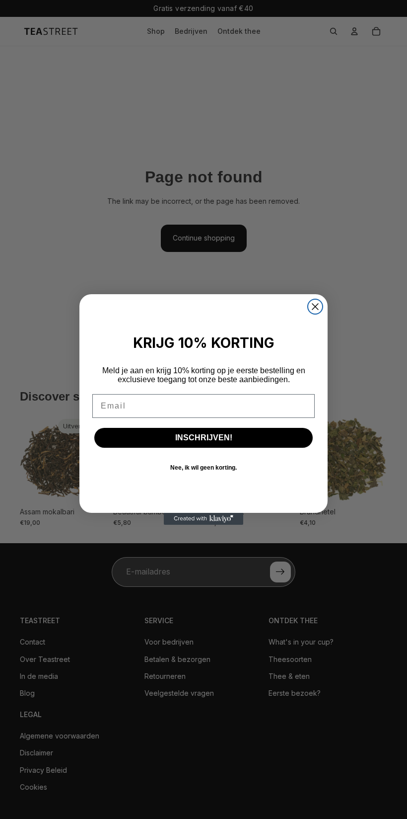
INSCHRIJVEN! (203, 437)
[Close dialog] (315, 306)
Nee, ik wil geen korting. (203, 467)
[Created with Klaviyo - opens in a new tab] (203, 519)
